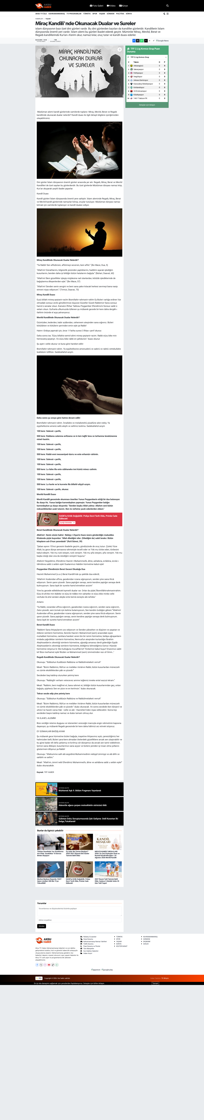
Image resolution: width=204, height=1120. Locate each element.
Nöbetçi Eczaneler (89, 937)
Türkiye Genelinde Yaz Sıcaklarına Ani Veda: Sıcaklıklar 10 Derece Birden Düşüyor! (50, 853)
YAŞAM (102, 14)
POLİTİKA (120, 14)
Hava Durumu (88, 939)
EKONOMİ (146, 941)
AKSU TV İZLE (41, 14)
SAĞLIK (146, 944)
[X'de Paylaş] (138, 40)
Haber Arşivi (87, 953)
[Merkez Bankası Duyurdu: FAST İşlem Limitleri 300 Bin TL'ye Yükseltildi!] (50, 869)
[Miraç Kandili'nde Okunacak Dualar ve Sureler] (79, 71)
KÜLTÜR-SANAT (121, 946)
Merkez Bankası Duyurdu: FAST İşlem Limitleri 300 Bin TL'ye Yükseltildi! (49, 881)
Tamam (155, 983)
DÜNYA (129, 14)
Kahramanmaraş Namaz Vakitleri (95, 941)
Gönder (42, 926)
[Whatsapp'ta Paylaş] (142, 40)
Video (112, 5)
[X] (41, 965)
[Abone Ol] (162, 40)
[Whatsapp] (57, 965)
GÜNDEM (110, 14)
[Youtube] (49, 965)
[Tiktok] (53, 965)
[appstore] (96, 970)
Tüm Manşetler (88, 949)
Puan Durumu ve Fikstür (91, 946)
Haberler (39, 19)
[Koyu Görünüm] (165, 14)
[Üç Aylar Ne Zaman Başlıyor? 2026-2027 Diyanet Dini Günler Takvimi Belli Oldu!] (79, 842)
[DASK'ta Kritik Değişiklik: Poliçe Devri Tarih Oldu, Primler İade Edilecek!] (79, 869)
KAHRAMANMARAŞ (57, 14)
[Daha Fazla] (146, 40)
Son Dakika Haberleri (90, 951)
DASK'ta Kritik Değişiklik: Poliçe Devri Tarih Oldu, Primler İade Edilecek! (78, 881)
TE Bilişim (165, 978)
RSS (40, 978)
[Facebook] (37, 965)
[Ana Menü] (167, 14)
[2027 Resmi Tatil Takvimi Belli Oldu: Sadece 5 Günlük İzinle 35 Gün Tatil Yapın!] (108, 869)
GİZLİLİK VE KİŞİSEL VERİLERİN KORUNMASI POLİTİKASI (128, 983)
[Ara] (167, 6)
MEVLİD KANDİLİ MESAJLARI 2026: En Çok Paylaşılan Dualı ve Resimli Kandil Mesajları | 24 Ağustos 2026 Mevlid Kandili (107, 854)
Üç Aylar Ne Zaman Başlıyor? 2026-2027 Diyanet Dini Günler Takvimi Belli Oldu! (77, 853)
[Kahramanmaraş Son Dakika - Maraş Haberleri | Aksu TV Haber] (43, 6)
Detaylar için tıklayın (147, 105)
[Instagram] (45, 965)
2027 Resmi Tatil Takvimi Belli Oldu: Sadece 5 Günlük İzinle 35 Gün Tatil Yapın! (107, 881)
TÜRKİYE (87, 14)
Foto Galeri (98, 5)
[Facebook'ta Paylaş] (133, 40)
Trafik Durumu (88, 944)
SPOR (94, 14)
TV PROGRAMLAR (74, 14)
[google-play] (107, 970)
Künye (125, 5)
